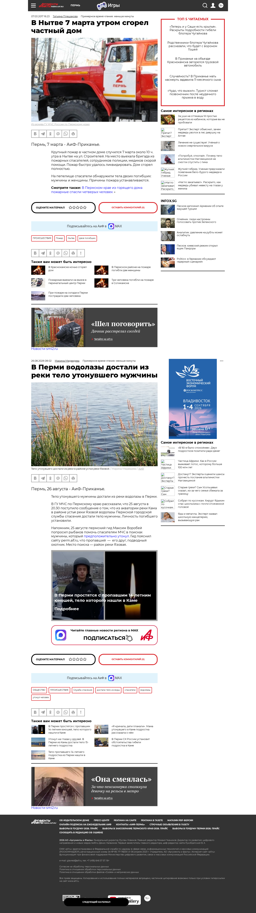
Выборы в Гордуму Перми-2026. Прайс (195, 828)
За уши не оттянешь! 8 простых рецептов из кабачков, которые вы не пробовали (201, 119)
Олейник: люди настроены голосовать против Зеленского (196, 220)
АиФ (141, 468)
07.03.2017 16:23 (40, 16)
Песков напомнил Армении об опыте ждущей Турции (200, 207)
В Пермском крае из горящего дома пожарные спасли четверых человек (96, 190)
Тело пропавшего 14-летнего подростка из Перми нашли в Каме (66, 755)
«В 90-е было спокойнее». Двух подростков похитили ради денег (199, 449)
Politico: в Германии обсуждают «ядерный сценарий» (196, 260)
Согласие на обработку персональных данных (84, 866)
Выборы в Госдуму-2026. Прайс (78, 828)
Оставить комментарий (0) (128, 207)
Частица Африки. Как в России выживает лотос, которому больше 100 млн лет (200, 464)
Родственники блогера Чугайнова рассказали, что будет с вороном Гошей (192, 46)
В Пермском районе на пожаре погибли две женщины (131, 269)
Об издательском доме (74, 820)
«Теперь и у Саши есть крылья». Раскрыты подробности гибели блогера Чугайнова (193, 30)
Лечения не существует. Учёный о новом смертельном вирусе (199, 144)
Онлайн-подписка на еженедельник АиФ (85, 824)
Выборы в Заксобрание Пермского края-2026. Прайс (135, 828)
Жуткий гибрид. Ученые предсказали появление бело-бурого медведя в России (201, 172)
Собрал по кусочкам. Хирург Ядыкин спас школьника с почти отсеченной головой (201, 503)
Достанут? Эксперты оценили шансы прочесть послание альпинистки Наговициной (201, 477)
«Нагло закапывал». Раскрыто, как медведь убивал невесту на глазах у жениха (200, 185)
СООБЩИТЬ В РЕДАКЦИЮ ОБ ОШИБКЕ (81, 832)
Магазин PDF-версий (180, 820)
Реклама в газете (152, 820)
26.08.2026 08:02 (41, 360)
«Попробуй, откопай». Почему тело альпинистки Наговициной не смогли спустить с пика (200, 159)
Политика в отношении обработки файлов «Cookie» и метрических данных (99, 872)
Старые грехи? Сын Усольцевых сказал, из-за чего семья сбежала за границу (200, 490)
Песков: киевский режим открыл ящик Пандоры (197, 247)
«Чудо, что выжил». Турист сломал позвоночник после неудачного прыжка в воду (193, 94)
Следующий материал (96, 902)
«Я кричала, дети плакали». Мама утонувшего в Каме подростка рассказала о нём (132, 729)
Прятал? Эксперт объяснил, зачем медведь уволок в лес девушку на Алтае (199, 132)
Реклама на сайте (125, 820)
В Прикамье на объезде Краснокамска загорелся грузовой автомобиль (193, 62)
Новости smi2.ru (44, 349)
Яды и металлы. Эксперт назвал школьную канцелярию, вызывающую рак (197, 517)
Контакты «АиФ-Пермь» (130, 824)
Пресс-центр (101, 820)
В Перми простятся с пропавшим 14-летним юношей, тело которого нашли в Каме (102, 598)
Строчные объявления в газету (169, 824)
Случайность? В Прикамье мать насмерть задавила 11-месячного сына (193, 78)
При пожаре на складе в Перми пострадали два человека (68, 294)
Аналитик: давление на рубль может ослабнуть (200, 234)
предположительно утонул (106, 536)
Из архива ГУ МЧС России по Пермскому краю (60, 124)
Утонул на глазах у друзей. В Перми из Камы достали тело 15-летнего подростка (68, 742)
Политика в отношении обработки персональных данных (90, 869)
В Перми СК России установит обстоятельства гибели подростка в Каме (131, 742)
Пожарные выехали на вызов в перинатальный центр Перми (67, 281)
